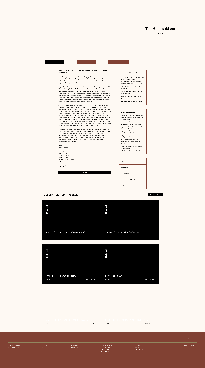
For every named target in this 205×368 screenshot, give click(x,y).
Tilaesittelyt (74, 347)
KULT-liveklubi (130, 2)
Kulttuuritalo (24, 2)
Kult (42, 347)
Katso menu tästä (126, 122)
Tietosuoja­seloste (106, 345)
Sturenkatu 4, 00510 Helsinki (189, 338)
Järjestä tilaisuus (64, 2)
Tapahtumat (43, 2)
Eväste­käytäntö (105, 347)
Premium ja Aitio (86, 2)
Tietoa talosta (74, 345)
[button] (132, 161)
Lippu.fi (72, 160)
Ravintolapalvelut (108, 2)
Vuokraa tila (137, 347)
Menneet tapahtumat (14, 347)
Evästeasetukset (106, 349)
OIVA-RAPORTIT (105, 351)
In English (182, 2)
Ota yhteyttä (163, 2)
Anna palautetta (139, 349)
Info (147, 2)
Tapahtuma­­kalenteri (14, 345)
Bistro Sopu (44, 345)
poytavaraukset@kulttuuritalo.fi (130, 150)
